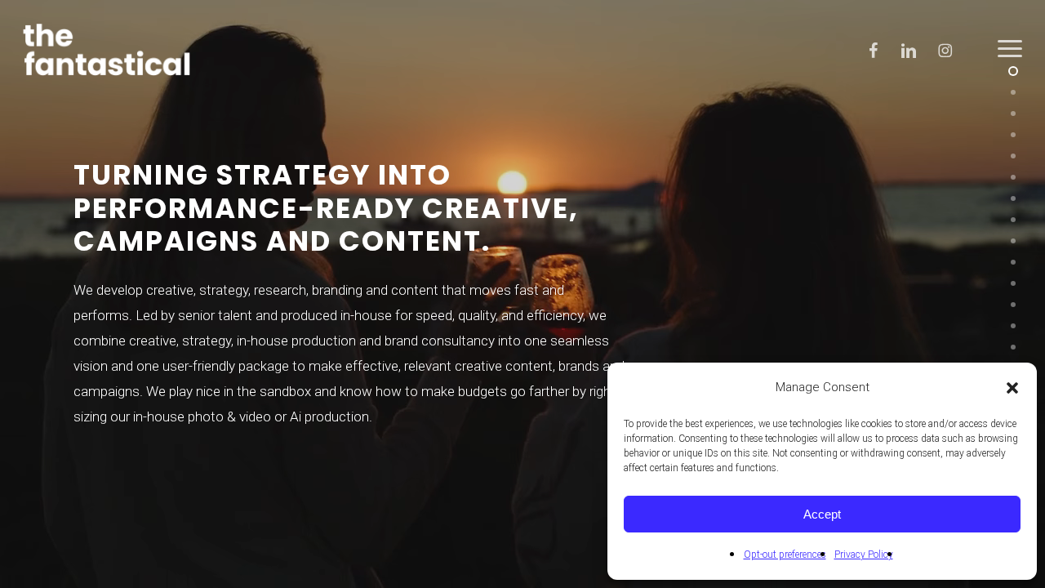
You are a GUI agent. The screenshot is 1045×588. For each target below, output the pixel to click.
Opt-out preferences (785, 554)
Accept (822, 514)
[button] (1012, 388)
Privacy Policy (863, 554)
